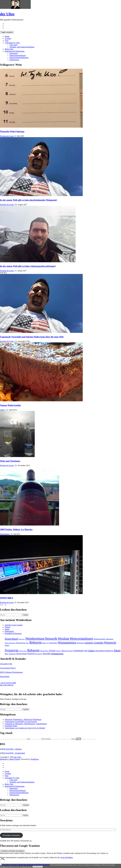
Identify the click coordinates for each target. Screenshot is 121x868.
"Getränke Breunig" (15, 739)
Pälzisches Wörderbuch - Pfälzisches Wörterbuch (23, 719)
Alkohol (58, 651)
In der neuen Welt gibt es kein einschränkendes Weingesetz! (28, 200)
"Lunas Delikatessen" (55, 739)
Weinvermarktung (81, 638)
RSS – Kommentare (17, 753)
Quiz (6, 41)
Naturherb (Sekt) (11, 726)
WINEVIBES (6, 598)
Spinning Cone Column (13, 625)
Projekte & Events (7, 136)
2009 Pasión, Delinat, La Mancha (16, 529)
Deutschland (11, 638)
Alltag (2, 410)
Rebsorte (35, 642)
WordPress (35, 759)
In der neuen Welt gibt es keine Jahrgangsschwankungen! (28, 266)
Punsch (7, 627)
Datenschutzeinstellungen (18, 58)
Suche (25, 615)
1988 (3, 739)
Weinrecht (110, 642)
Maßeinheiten (109, 639)
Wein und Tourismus (10, 461)
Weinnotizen (4, 534)
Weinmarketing (67, 642)
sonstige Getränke (94, 642)
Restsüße (47, 653)
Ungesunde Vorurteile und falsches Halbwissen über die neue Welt (31, 337)
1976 (67, 739)
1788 (23, 739)
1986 (40, 739)
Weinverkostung (10, 643)
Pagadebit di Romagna (13, 633)
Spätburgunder (23, 651)
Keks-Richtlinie (67, 857)
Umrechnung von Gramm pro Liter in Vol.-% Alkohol (25, 728)
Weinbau (63, 638)
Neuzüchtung (44, 651)
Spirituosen (80, 643)
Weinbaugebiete (99, 639)
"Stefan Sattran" (8, 739)
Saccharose (38, 654)
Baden (44, 643)
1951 (28, 739)
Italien (7, 645)
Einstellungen (37, 867)
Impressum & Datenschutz (14, 51)
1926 (73, 739)
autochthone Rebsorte (104, 651)
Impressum (13, 53)
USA (47, 643)
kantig (7, 629)
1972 (70, 739)
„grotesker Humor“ (93, 739)
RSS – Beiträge (16, 749)
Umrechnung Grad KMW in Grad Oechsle (21, 722)
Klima (27, 643)
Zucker (52, 650)
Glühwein (64, 651)
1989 (25, 739)
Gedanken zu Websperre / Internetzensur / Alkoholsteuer (26, 724)
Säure (117, 650)
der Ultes (7, 14)
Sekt (86, 651)
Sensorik (51, 638)
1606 (1, 739)
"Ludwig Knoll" (63, 739)
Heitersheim (9, 631)
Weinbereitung (35, 638)
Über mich (13, 45)
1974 (20, 739)
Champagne (21, 639)
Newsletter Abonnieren (11, 835)
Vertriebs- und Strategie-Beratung (21, 47)
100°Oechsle (46, 739)
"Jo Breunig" (84, 739)
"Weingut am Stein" (34, 739)
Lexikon (8, 38)
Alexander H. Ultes (12, 43)
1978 (88, 739)
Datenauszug (14, 60)
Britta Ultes (9, 49)
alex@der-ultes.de (6, 685)
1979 (78, 738)
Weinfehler (53, 643)
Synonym (11, 650)
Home (7, 36)
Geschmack (78, 650)
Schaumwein (20, 643)
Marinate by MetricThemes (10, 759)
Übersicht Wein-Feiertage (12, 131)
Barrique (70, 651)
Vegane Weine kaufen (10, 405)
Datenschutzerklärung (17, 55)
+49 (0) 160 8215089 (8, 683)
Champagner (12, 654)
